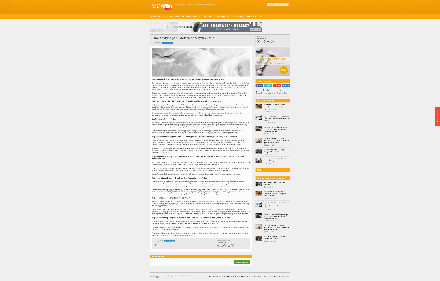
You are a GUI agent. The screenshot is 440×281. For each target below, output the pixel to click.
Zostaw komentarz (242, 262)
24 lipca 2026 (269, 134)
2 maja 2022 (268, 187)
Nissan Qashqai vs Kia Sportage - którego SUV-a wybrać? (275, 151)
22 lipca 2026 (269, 145)
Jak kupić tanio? (238, 17)
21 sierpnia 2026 (270, 111)
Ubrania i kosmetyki (222, 17)
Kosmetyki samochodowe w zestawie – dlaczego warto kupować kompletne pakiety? (277, 118)
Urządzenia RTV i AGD (159, 17)
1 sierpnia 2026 (269, 122)
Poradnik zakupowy (254, 17)
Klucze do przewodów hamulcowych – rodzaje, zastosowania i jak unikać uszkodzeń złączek (277, 129)
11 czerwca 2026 (270, 163)
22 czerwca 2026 (270, 154)
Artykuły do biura (193, 17)
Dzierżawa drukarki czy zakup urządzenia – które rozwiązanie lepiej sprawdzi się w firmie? (276, 140)
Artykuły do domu (177, 17)
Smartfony (207, 17)
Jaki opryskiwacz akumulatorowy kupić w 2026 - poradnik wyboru (275, 160)
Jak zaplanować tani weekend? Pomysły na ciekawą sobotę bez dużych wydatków (275, 107)
